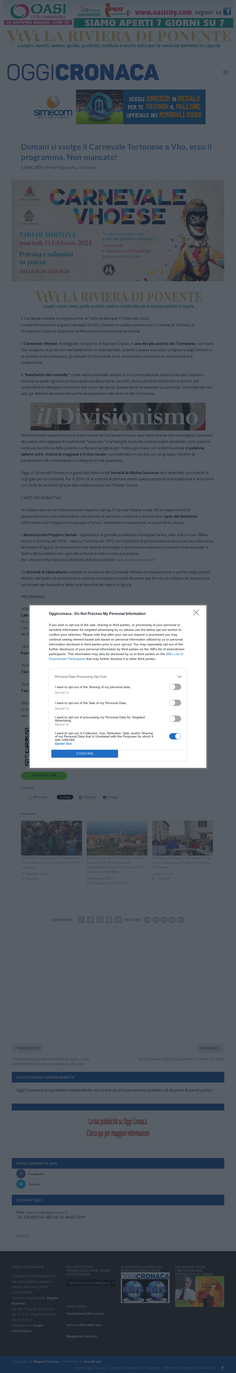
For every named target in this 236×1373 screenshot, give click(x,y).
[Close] (197, 614)
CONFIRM (84, 753)
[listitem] (118, 676)
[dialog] (118, 686)
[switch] (175, 687)
